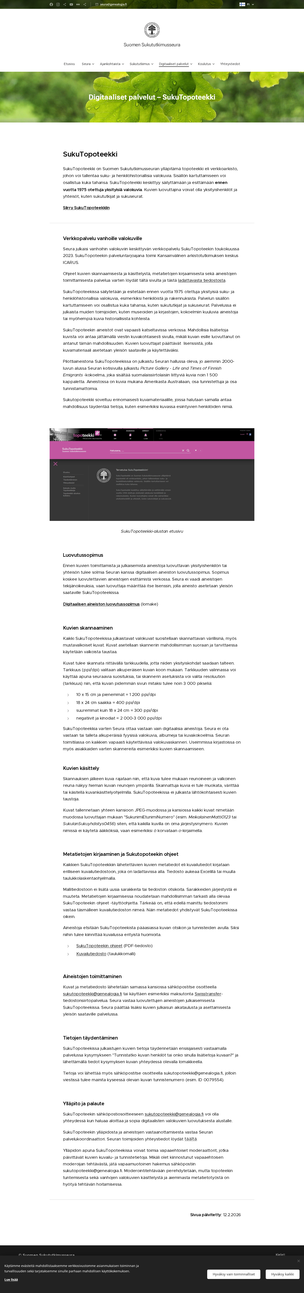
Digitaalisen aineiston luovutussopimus (101, 604)
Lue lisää (11, 1279)
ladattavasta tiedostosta (201, 280)
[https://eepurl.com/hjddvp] (84, 4)
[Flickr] (78, 4)
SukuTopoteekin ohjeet (99, 945)
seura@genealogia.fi (113, 4)
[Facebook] (51, 4)
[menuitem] (71, 63)
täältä (190, 1139)
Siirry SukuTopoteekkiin (86, 207)
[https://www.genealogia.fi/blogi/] (64, 4)
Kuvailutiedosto (91, 953)
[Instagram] (58, 4)
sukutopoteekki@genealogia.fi (92, 993)
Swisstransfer (208, 993)
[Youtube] (71, 4)
